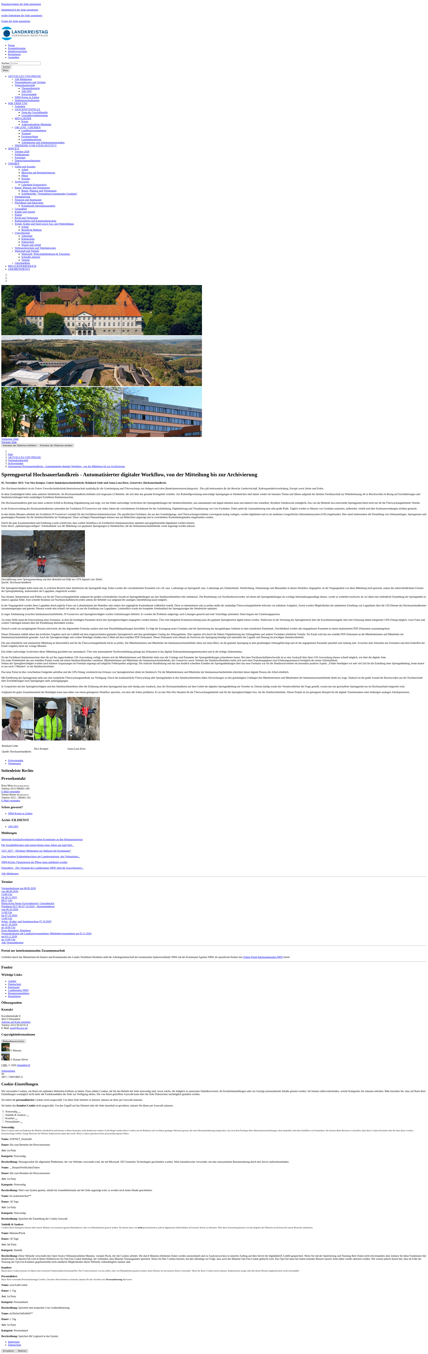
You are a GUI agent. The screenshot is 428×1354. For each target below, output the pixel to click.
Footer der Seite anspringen (15, 21)
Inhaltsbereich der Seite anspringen (19, 9)
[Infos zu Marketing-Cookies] (27, 1115)
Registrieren (14, 996)
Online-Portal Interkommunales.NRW (263, 957)
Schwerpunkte (15, 760)
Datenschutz (14, 984)
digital (23, 1065)
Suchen (5, 63)
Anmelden (13, 57)
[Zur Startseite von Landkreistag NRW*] (24, 39)
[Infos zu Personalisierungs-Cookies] (21, 1122)
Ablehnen (22, 1351)
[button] (24, 76)
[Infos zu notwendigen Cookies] (19, 1112)
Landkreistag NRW (18, 990)
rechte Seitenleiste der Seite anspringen (21, 15)
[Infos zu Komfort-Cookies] (16, 1119)
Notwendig (11, 1111)
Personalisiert (12, 1121)
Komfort (9, 1118)
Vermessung (14, 763)
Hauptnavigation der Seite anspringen (21, 4)
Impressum (14, 987)
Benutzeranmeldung (18, 993)
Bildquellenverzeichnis (13, 1041)
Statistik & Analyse (15, 1114)
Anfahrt (12, 981)
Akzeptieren (8, 1351)
